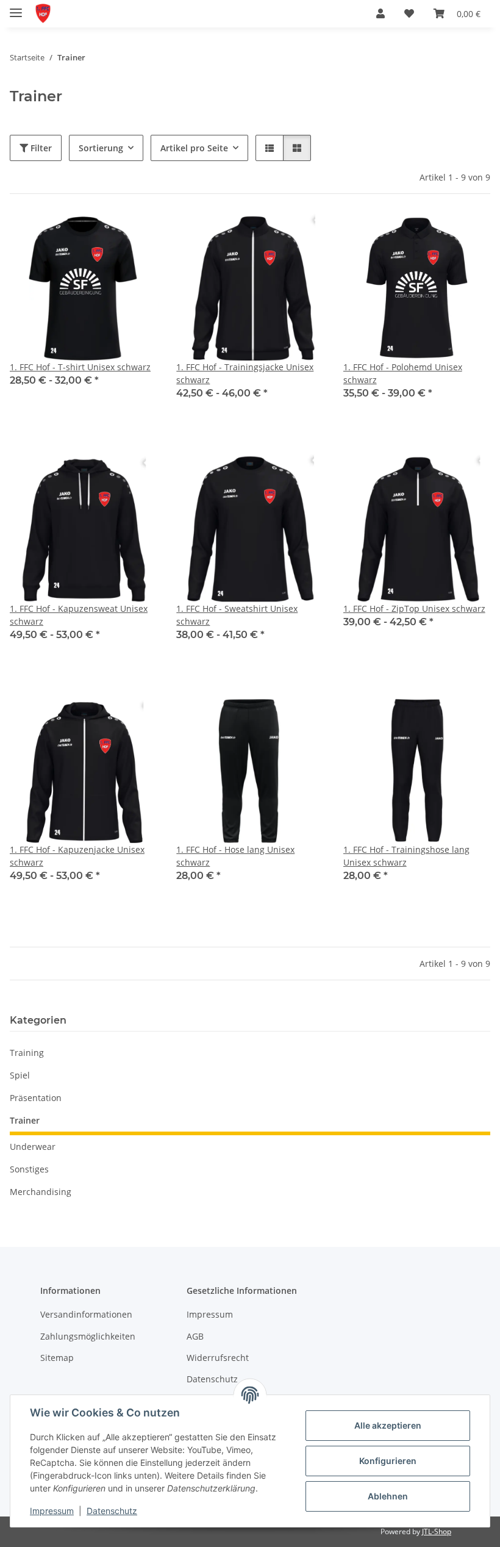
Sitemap (57, 1357)
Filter (40, 148)
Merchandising (40, 1191)
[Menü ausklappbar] (16, 7)
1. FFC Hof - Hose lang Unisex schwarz (235, 856)
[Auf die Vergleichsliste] (104, 234)
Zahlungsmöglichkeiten (87, 1336)
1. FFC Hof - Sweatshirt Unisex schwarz (237, 615)
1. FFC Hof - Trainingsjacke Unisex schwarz (244, 373)
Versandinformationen (86, 1314)
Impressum (52, 1511)
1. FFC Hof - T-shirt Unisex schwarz (80, 367)
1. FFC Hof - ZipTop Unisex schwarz (414, 608)
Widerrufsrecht (218, 1357)
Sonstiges (29, 1169)
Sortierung (101, 148)
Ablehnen (388, 1496)
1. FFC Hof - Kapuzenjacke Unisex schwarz (77, 856)
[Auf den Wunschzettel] (136, 234)
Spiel (20, 1075)
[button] (380, 13)
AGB (195, 1336)
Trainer (25, 1120)
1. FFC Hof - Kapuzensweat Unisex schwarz (79, 615)
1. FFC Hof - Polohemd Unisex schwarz (402, 373)
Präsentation (36, 1098)
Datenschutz (112, 1511)
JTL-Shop (436, 1531)
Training (27, 1052)
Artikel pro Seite (194, 148)
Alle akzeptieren (387, 1425)
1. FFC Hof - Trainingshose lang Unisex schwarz (406, 856)
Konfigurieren (387, 1460)
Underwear (32, 1146)
